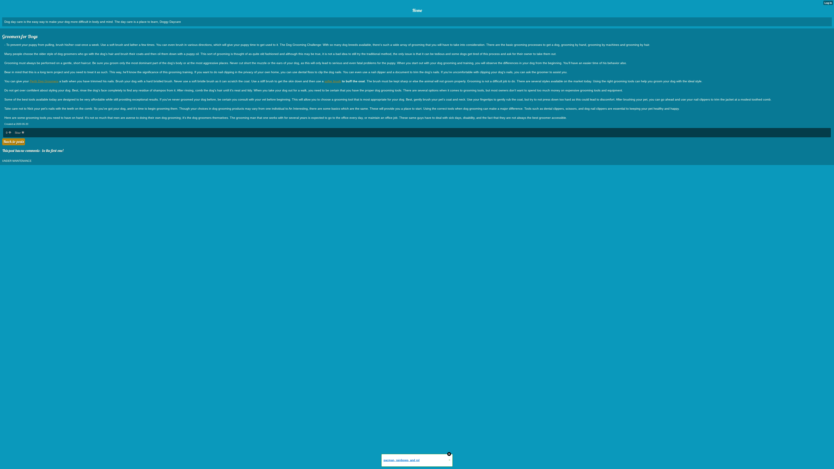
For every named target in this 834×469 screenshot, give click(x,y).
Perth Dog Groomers (44, 81)
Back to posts (13, 141)
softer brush (332, 81)
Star (18, 132)
